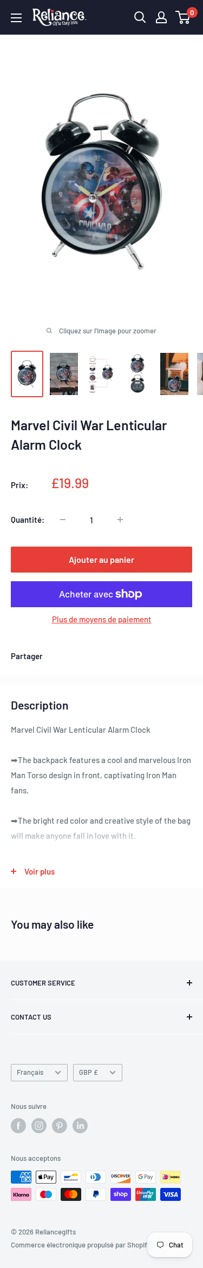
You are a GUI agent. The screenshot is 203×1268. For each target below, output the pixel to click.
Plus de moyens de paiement (102, 619)
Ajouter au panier (101, 559)
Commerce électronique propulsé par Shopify (80, 1244)
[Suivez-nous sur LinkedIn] (80, 1125)
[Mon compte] (161, 17)
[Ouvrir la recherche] (140, 17)
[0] (183, 17)
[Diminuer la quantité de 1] (62, 519)
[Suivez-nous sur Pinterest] (59, 1125)
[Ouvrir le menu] (16, 18)
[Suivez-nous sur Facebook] (18, 1125)
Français (30, 1072)
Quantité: (27, 519)
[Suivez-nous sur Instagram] (39, 1125)
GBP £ (88, 1072)
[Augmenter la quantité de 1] (120, 519)
